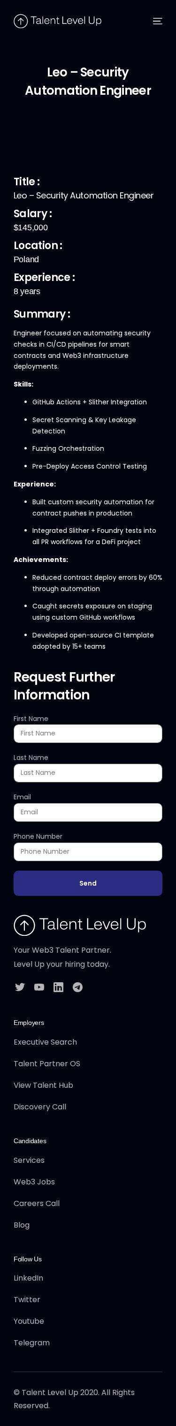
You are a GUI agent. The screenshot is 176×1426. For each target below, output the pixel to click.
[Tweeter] (20, 987)
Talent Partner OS (47, 1063)
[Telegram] (77, 987)
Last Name (31, 757)
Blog (22, 1225)
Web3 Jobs (34, 1181)
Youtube (29, 1321)
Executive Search (45, 1042)
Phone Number (38, 836)
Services (29, 1160)
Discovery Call (40, 1106)
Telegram (32, 1342)
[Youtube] (39, 987)
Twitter (27, 1299)
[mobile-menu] (155, 21)
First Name (31, 718)
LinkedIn (28, 1278)
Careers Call (37, 1203)
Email (22, 797)
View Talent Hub (43, 1085)
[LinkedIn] (58, 987)
